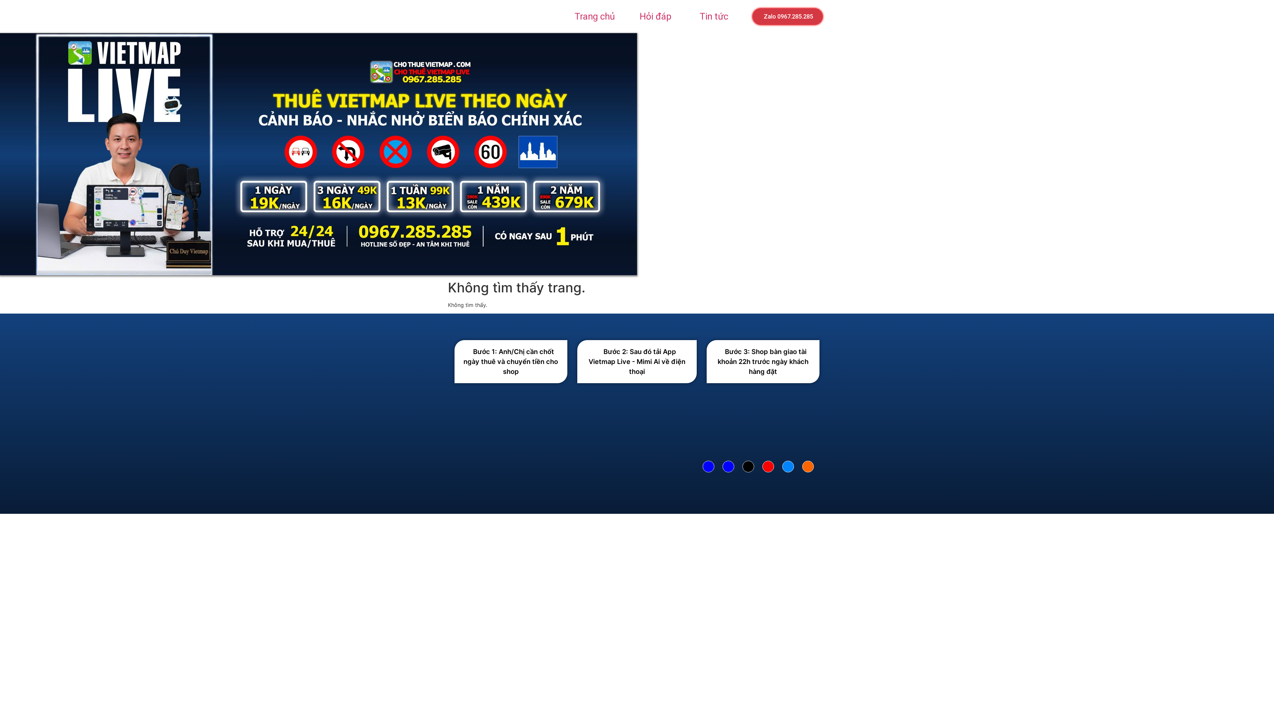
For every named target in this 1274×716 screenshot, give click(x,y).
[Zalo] (788, 466)
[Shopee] (808, 466)
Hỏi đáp (656, 16)
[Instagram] (768, 466)
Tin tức (714, 16)
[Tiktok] (748, 466)
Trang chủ (595, 16)
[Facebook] (708, 466)
